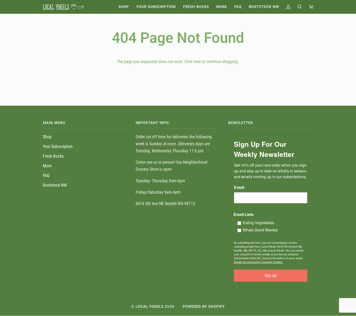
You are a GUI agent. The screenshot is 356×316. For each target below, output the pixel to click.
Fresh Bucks (53, 156)
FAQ (46, 175)
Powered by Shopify (204, 306)
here (197, 61)
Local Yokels (149, 306)
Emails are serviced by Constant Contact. (258, 262)
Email (239, 187)
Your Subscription (58, 146)
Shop (47, 136)
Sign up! (270, 275)
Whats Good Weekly (260, 230)
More (47, 165)
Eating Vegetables (258, 222)
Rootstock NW (55, 185)
